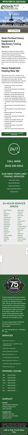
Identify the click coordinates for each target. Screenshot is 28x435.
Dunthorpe (20, 237)
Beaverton (20, 241)
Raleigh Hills (7, 224)
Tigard (5, 233)
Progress (6, 230)
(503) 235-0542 (14, 165)
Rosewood (20, 233)
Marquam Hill (21, 221)
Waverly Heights (22, 239)
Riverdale (20, 214)
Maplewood (7, 214)
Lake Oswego (21, 228)
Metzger (6, 215)
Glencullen (6, 226)
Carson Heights (8, 235)
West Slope (21, 210)
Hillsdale (6, 237)
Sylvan (19, 223)
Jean (19, 232)
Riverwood (20, 212)
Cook (19, 219)
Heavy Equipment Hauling (14, 188)
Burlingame (7, 232)
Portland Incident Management (12, 363)
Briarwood (20, 230)
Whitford (6, 228)
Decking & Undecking (9, 348)
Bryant (19, 217)
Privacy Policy (9, 324)
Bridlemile (6, 239)
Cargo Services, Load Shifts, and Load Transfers (12, 344)
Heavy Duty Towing (14, 180)
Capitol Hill (6, 221)
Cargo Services (14, 191)
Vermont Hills (7, 217)
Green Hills (20, 215)
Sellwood (20, 235)
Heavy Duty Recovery (14, 183)
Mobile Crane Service (14, 186)
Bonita (5, 241)
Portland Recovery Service (11, 357)
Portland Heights (22, 226)
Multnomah (7, 219)
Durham (20, 224)
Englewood (7, 223)
